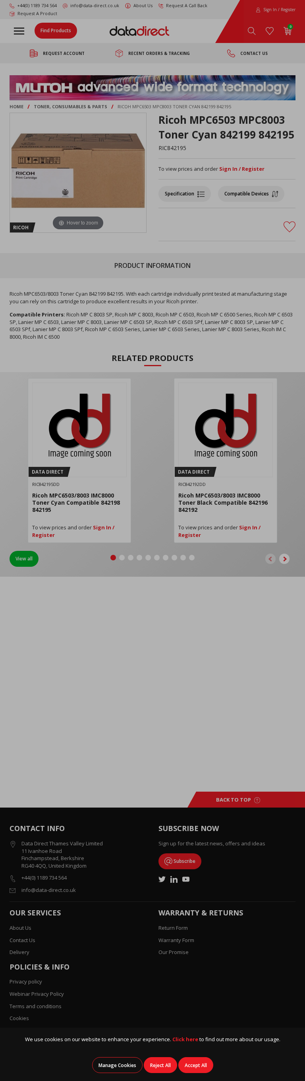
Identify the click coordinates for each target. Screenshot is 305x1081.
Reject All (160, 1065)
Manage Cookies (117, 1065)
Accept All (196, 1065)
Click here (185, 1039)
